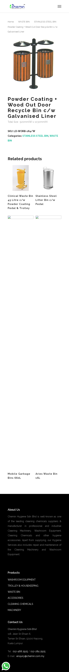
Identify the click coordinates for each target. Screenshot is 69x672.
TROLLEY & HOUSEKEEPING (23, 585)
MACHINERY (14, 610)
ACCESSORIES (15, 598)
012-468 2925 (20, 651)
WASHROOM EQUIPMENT (22, 579)
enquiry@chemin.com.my (30, 656)
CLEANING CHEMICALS (20, 604)
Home (11, 21)
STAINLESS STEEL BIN (45, 21)
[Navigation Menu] (59, 6)
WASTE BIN (24, 21)
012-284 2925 (37, 651)
